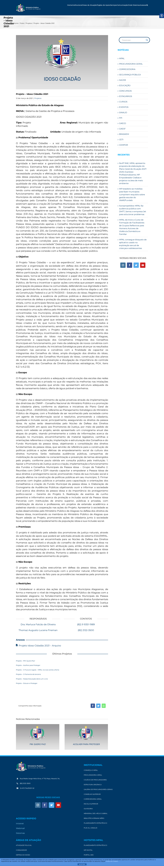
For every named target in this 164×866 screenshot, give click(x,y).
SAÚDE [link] (122, 80)
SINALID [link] (123, 112)
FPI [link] (120, 118)
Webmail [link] (20, 828)
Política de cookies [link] (112, 861)
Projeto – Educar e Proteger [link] (26, 683)
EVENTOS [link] (123, 107)
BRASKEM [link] (124, 134)
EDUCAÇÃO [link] (124, 85)
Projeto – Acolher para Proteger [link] (28, 665)
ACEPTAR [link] (82, 864)
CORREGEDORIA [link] (127, 69)
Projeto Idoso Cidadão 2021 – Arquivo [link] (40, 645)
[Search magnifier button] (147, 40)
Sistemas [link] (20, 833)
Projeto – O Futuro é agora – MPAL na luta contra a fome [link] (37, 670)
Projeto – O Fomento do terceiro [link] (28, 674)
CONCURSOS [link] (125, 91)
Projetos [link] (37, 98)
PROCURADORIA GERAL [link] (131, 64)
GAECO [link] (122, 123)
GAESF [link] (122, 129)
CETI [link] (121, 139)
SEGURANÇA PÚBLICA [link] (130, 75)
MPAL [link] (122, 58)
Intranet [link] (20, 823)
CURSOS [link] (123, 102)
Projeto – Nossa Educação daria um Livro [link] (32, 679)
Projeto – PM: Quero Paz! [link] (25, 661)
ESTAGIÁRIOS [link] (125, 96)
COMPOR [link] (123, 145)
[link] (28, 8)
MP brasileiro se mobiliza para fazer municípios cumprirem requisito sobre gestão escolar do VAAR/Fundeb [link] (132, 194)
